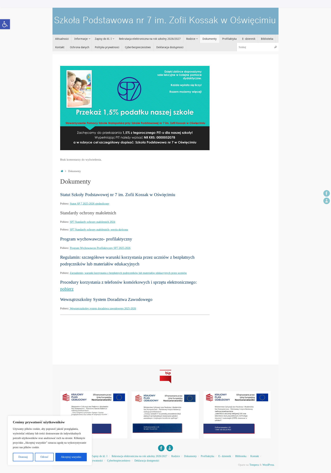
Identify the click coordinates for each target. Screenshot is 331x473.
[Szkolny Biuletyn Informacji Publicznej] (165, 384)
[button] (5, 24)
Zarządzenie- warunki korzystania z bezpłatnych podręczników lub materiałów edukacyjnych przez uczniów (128, 273)
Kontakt (254, 456)
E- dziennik (224, 456)
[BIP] (326, 201)
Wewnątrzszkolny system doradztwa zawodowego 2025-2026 (102, 308)
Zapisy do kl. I (99, 456)
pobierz (67, 288)
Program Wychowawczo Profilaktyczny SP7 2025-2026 (100, 248)
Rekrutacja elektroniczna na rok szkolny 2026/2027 (139, 456)
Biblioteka (240, 456)
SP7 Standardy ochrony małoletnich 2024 (92, 221)
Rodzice (175, 456)
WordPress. (268, 464)
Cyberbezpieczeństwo (118, 460)
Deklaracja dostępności (146, 460)
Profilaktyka (207, 456)
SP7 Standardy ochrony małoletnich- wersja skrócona (99, 229)
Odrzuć (44, 457)
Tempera (254, 464)
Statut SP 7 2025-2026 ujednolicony (89, 203)
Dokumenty (190, 456)
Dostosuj (23, 457)
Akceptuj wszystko (71, 457)
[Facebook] (326, 193)
